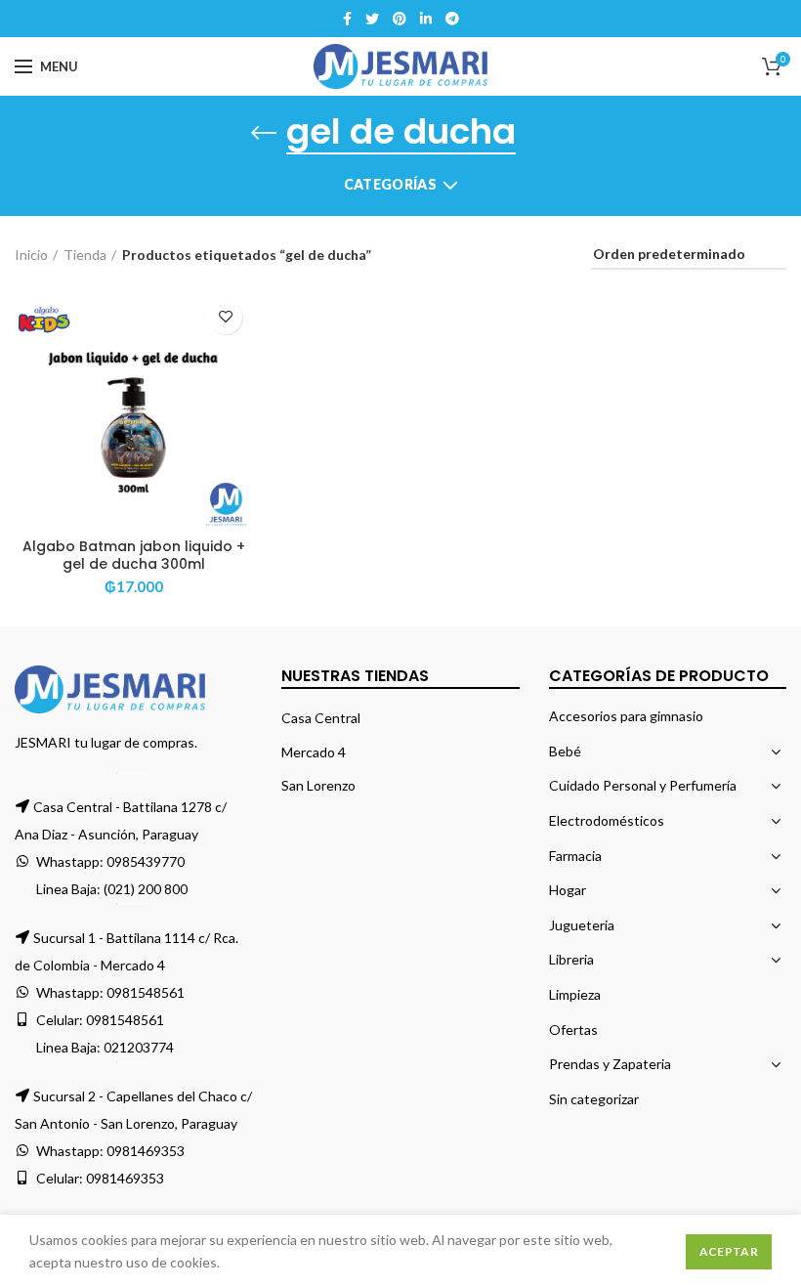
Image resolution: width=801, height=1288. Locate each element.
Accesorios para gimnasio (626, 716)
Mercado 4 (313, 752)
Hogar (567, 889)
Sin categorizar (594, 1099)
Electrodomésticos (606, 820)
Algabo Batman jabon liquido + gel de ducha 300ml (133, 555)
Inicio (31, 254)
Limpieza (575, 994)
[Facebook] (347, 18)
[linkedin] (426, 18)
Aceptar (728, 1251)
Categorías (390, 184)
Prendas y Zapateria (610, 1063)
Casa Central (320, 717)
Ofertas (573, 1029)
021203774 (139, 1047)
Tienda (84, 254)
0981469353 (145, 1150)
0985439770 (145, 861)
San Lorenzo (318, 785)
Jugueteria (581, 925)
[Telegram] (452, 18)
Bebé (565, 751)
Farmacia (575, 855)
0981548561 (145, 992)
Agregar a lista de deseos (225, 317)
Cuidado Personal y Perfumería (643, 785)
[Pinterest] (399, 18)
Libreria (571, 959)
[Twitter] (372, 18)
